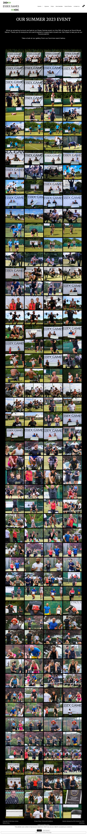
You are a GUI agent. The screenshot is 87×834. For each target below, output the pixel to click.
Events (39, 6)
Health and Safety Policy (43, 824)
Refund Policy (6, 823)
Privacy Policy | (38, 821)
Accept (39, 830)
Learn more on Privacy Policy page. (43, 832)
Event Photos (68, 6)
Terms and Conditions (47, 821)
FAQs (52, 6)
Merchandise (59, 6)
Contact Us (76, 6)
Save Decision (46, 830)
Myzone (47, 6)
